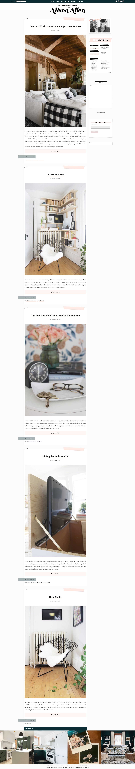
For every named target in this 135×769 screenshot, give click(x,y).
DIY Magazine (103, 48)
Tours (57, 1)
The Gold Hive (93, 64)
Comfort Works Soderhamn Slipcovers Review (55, 26)
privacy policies (57, 767)
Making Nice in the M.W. (105, 62)
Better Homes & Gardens (105, 47)
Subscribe (81, 1)
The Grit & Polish (93, 69)
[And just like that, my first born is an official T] (84, 747)
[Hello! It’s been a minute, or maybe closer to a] (51, 747)
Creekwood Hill (93, 62)
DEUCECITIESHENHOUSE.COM (70, 765)
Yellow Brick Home (104, 68)
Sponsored (35, 160)
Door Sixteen (93, 63)
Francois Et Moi (93, 68)
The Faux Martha (93, 67)
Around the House (31, 300)
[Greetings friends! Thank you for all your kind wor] (118, 747)
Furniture (28, 160)
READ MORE (55, 151)
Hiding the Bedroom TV (55, 456)
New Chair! (55, 597)
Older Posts (29, 728)
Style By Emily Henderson (105, 67)
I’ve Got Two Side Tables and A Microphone (55, 315)
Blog (52, 1)
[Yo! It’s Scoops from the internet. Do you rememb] (17, 747)
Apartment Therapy (104, 53)
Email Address (94, 124)
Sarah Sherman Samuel (105, 64)
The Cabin (41, 160)
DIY (37, 300)
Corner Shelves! (55, 174)
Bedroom (39, 582)
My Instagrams (103, 56)
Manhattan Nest (104, 63)
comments (29, 157)
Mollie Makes (103, 52)
